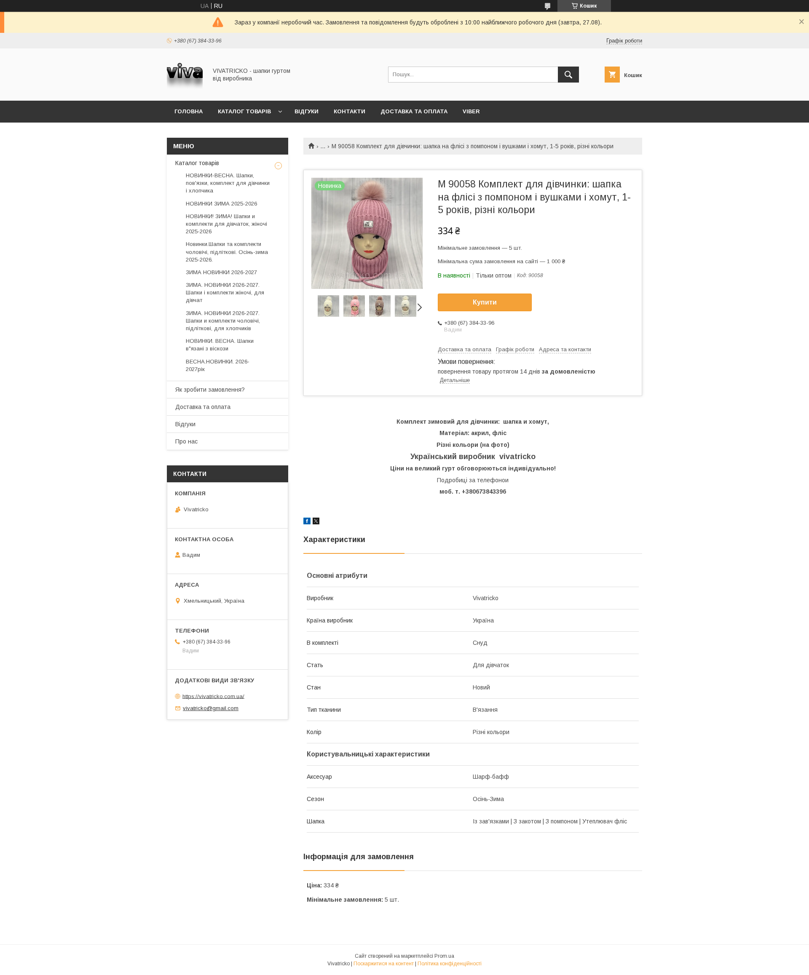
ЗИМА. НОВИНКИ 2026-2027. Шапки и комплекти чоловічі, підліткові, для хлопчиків (223, 320)
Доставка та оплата (413, 111)
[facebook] (307, 522)
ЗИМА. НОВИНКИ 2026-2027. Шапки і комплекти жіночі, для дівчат (225, 292)
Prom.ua (444, 956)
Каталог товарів (244, 111)
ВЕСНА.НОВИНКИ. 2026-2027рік (217, 365)
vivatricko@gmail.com (210, 708)
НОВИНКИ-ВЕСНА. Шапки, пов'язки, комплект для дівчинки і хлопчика (228, 183)
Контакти (349, 111)
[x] (316, 522)
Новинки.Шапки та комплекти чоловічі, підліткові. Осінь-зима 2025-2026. (227, 251)
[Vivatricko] (185, 89)
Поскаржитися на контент (384, 964)
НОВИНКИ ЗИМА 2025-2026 (221, 203)
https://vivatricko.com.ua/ (213, 696)
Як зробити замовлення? (210, 389)
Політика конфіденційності (450, 964)
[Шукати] (568, 75)
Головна (188, 111)
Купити (485, 302)
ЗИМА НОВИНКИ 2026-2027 (221, 272)
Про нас (186, 441)
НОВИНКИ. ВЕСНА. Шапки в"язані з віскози (220, 345)
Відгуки (307, 111)
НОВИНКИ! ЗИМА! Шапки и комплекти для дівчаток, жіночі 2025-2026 (226, 224)
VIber (471, 111)
